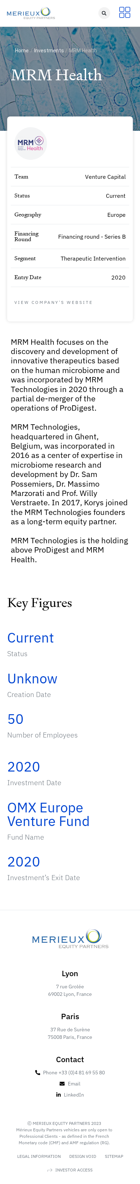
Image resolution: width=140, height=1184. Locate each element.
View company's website (53, 302)
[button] (104, 13)
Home (22, 50)
